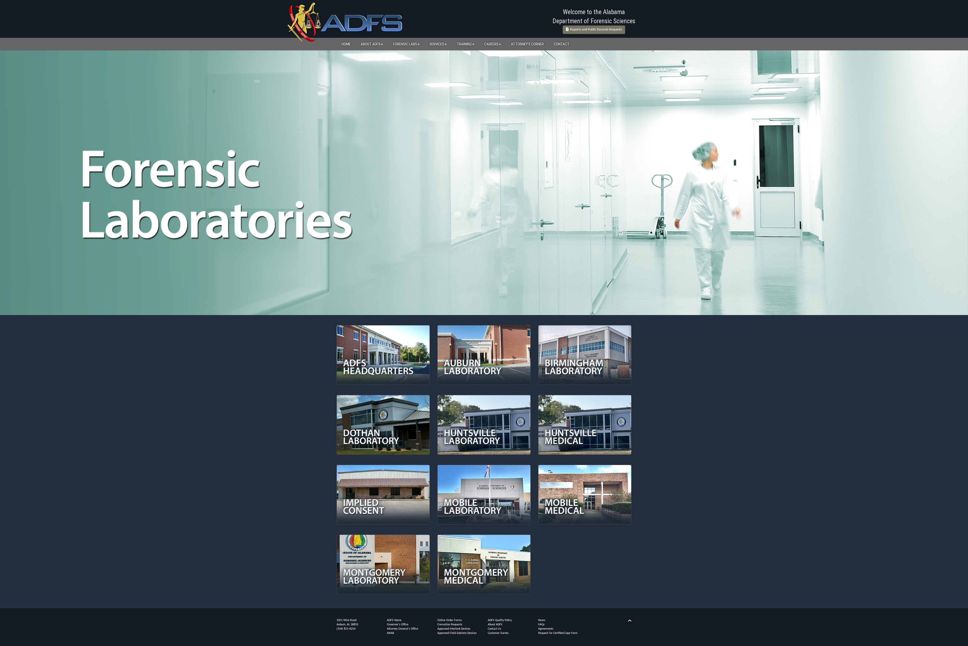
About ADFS (495, 624)
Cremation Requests (449, 624)
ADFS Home (394, 620)
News (541, 620)
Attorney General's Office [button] (402, 628)
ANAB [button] (390, 633)
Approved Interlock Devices (453, 628)
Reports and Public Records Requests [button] (595, 30)
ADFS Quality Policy (500, 620)
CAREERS (491, 44)
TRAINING (464, 44)
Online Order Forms (449, 620)
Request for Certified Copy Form (558, 633)
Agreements (545, 628)
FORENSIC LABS (405, 44)
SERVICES (437, 44)
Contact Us (494, 628)
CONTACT (561, 44)
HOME (346, 44)
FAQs (541, 624)
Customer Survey (498, 633)
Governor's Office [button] (397, 624)
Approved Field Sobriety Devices (457, 633)
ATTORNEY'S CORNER (527, 44)
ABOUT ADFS (370, 44)
